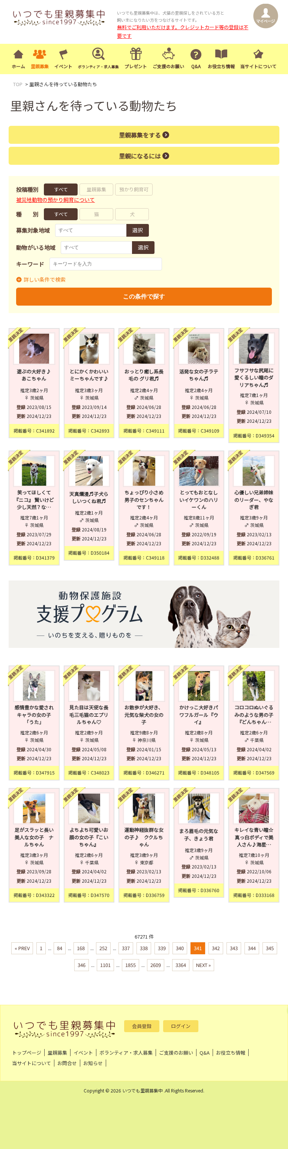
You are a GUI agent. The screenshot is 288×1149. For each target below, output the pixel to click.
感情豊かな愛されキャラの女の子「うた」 (34, 714)
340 (180, 948)
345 (270, 948)
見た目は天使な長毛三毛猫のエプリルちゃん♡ (88, 714)
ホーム (18, 66)
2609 (155, 964)
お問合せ (67, 1063)
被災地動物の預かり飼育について (55, 199)
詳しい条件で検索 (45, 279)
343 (234, 948)
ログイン (180, 1026)
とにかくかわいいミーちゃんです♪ (88, 375)
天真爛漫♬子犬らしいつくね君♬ (88, 497)
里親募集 (40, 66)
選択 (137, 230)
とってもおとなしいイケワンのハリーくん (198, 499)
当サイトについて (258, 66)
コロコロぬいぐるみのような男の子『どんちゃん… (253, 714)
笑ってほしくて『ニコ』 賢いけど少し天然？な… (34, 499)
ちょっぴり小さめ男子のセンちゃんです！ (144, 499)
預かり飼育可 (133, 189)
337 (126, 948)
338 (144, 948)
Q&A (196, 66)
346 (82, 964)
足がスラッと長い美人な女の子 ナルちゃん (34, 837)
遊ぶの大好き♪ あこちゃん (36, 375)
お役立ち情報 (221, 66)
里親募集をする (140, 134)
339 (162, 948)
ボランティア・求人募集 (126, 1052)
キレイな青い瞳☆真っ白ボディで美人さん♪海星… (253, 837)
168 (81, 948)
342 (216, 948)
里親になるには (140, 155)
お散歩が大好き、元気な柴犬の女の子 (144, 714)
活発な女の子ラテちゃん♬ (198, 375)
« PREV (22, 948)
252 (103, 948)
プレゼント (135, 66)
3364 (181, 964)
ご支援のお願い (168, 66)
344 (252, 948)
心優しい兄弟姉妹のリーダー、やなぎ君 (253, 499)
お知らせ (93, 1063)
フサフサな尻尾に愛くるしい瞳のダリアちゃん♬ (253, 377)
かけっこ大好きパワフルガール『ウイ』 (198, 714)
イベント (63, 66)
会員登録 (142, 1026)
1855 (130, 964)
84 (59, 948)
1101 (105, 964)
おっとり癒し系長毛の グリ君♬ (144, 375)
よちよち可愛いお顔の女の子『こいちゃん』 (88, 837)
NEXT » (203, 964)
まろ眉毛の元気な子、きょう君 (198, 834)
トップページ (26, 1052)
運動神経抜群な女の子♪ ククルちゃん (144, 837)
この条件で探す (144, 296)
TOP (17, 84)
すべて (61, 189)
